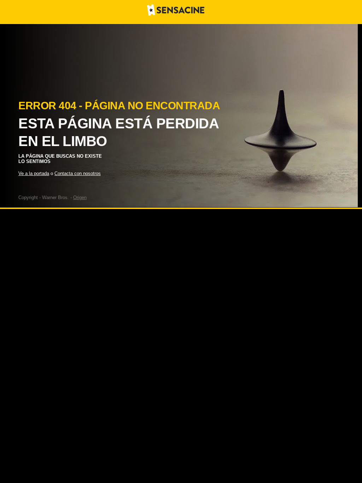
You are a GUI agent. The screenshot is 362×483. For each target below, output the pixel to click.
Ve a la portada (33, 173)
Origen (80, 197)
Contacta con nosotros (77, 173)
